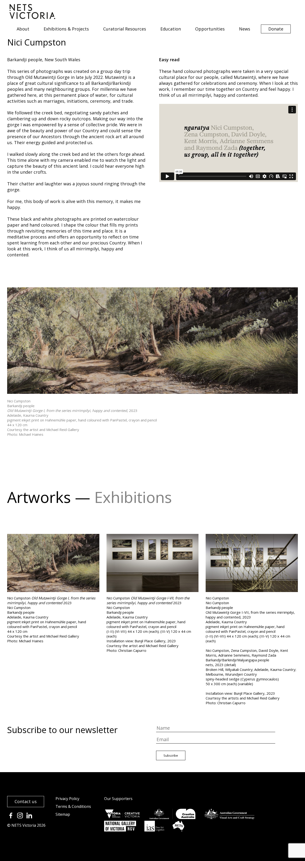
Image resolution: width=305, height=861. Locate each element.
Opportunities (210, 29)
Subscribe (170, 755)
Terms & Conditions (73, 806)
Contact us (26, 801)
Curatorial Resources (124, 29)
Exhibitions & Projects (66, 29)
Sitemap (63, 814)
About (23, 29)
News (244, 29)
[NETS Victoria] (32, 17)
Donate (275, 29)
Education (170, 29)
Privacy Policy (67, 798)
